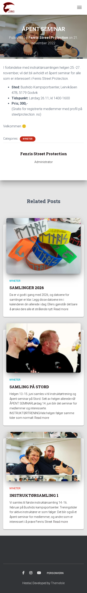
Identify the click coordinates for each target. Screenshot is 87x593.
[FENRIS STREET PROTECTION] (10, 7)
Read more (61, 309)
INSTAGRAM (30, 573)
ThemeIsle (58, 583)
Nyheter (28, 139)
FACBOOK (23, 573)
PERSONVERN (55, 573)
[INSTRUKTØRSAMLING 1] (43, 456)
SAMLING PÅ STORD (29, 386)
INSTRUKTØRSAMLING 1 (34, 495)
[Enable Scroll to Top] (78, 584)
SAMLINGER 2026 (27, 287)
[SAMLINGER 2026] (43, 245)
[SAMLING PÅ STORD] (43, 347)
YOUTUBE (39, 573)
